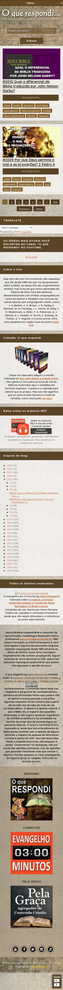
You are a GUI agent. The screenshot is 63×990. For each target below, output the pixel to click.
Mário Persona (39, 966)
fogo (39, 184)
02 (11, 512)
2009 (10, 556)
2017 (10, 529)
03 (11, 508)
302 (55, 202)
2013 (10, 543)
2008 (10, 560)
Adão (7, 179)
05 (11, 489)
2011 (10, 550)
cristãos (27, 179)
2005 (10, 570)
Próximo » (24, 208)
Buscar (32, 41)
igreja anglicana (31, 110)
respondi (44, 115)
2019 (10, 522)
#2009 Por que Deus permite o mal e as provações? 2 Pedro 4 (29, 162)
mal (47, 184)
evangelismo (11, 110)
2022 (10, 475)
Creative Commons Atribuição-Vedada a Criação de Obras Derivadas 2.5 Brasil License (31, 603)
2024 (10, 468)
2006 (10, 567)
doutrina (28, 105)
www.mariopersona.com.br (36, 639)
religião (31, 115)
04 (11, 505)
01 (11, 515)
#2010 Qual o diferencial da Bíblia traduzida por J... (33, 494)
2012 (10, 546)
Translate (26, 231)
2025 (10, 465)
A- (57, 985)
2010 (10, 553)
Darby (16, 105)
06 (11, 486)
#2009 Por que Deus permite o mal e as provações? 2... (31, 501)
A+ (56, 980)
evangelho (42, 105)
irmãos (47, 110)
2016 (10, 532)
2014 (10, 539)
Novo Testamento (14, 115)
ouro (6, 189)
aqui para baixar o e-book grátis (38, 378)
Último (39, 208)
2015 (10, 536)
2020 (10, 519)
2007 (10, 563)
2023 (10, 472)
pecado (17, 189)
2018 (10, 526)
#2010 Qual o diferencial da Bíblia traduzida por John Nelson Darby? (30, 86)
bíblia (7, 105)
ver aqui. (47, 398)
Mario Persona (48, 596)
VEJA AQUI (31, 256)
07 (11, 482)
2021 (10, 479)
